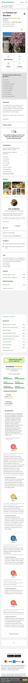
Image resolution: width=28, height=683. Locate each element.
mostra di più (5, 119)
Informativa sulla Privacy (15, 675)
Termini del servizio (6, 675)
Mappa (19, 22)
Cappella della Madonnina (8, 339)
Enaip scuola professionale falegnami (11, 336)
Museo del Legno (6, 347)
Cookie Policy (23, 675)
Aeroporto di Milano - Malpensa (10, 277)
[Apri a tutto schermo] (24, 34)
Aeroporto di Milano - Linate (9, 274)
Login (23, 2)
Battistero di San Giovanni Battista (10, 327)
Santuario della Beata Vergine (9, 333)
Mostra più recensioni (14, 633)
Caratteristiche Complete (8, 173)
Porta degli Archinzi (7, 341)
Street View (12, 316)
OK (25, 680)
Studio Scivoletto (10, 676)
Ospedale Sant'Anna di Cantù (9, 324)
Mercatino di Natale (7, 344)
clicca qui (9, 680)
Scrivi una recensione (13, 374)
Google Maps (6, 316)
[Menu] (26, 2)
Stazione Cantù (6, 284)
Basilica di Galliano (7, 330)
